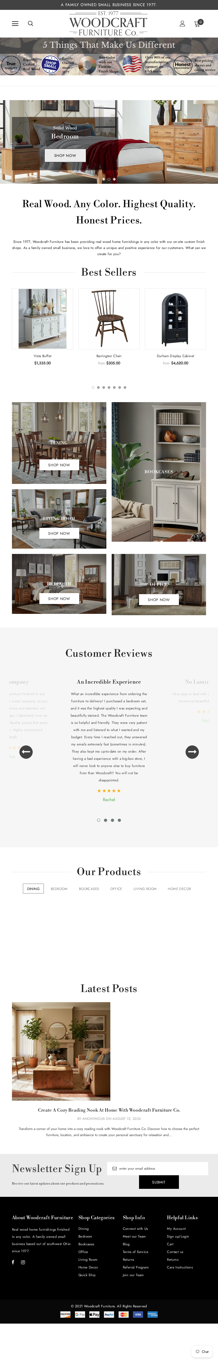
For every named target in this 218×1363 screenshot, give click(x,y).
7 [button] (125, 387)
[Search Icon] (30, 23)
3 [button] (114, 179)
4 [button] (109, 387)
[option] (109, 142)
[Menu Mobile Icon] (15, 24)
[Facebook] (13, 1262)
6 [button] (119, 387)
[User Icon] (182, 23)
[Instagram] (23, 1262)
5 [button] (114, 387)
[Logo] (108, 23)
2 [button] (109, 179)
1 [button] (103, 179)
